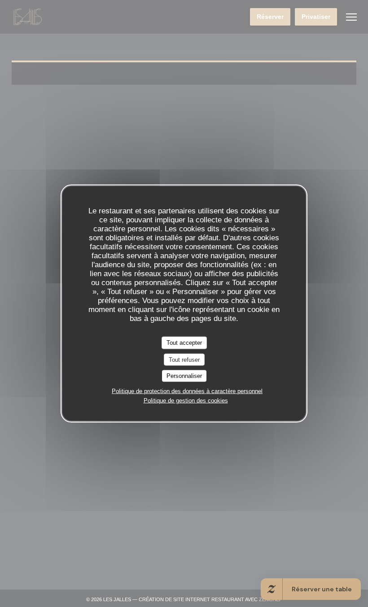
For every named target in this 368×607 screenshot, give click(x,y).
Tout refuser (184, 359)
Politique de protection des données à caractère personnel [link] (187, 390)
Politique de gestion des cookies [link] (186, 400)
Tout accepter (184, 342)
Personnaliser (184, 376)
